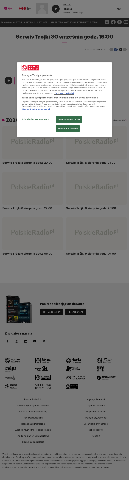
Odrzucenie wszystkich (69, 119)
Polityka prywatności (64, 93)
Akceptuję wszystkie (68, 128)
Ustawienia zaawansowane (35, 119)
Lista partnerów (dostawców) (36, 109)
